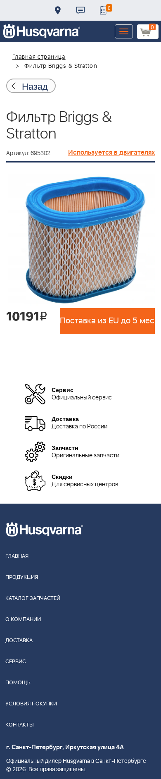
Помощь (18, 683)
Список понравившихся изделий (103, 10)
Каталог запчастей (32, 598)
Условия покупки (31, 704)
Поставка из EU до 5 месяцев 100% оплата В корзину (107, 321)
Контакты (80, 10)
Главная (16, 556)
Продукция (21, 577)
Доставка (58, 10)
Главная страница (39, 57)
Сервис (15, 662)
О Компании (23, 620)
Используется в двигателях (111, 153)
